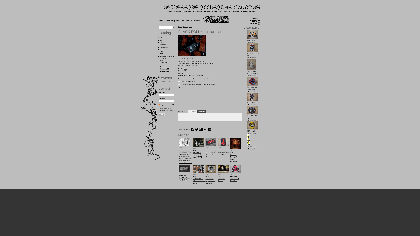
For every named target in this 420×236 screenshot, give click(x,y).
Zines (161, 51)
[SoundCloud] (251, 23)
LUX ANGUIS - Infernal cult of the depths (199, 181)
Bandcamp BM (165, 69)
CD (161, 38)
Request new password (166, 110)
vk (205, 129)
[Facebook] (253, 21)
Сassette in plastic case (187, 81)
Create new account (165, 108)
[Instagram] (259, 23)
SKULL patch (251, 40)
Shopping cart (165, 82)
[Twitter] (253, 23)
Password (162, 98)
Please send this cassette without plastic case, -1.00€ (197, 84)
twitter (196, 129)
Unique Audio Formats (167, 56)
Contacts (197, 21)
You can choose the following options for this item (195, 79)
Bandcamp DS (164, 71)
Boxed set (163, 45)
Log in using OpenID (167, 105)
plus (201, 129)
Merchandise (164, 47)
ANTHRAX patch (252, 147)
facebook (192, 129)
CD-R (161, 40)
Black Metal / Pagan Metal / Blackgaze (190, 75)
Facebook (193, 111)
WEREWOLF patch (253, 103)
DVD (161, 54)
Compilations (164, 62)
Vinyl (161, 49)
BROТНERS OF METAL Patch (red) (211, 154)
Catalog (165, 33)
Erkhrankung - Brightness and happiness (210, 181)
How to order (180, 21)
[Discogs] (256, 21)
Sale (161, 60)
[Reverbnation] (259, 21)
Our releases (169, 21)
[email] (251, 21)
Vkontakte (201, 111)
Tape (161, 42)
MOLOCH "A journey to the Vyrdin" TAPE (197, 155)
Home (161, 21)
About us (189, 21)
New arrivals (164, 67)
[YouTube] (256, 23)
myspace (209, 129)
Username (162, 92)
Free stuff (163, 58)
